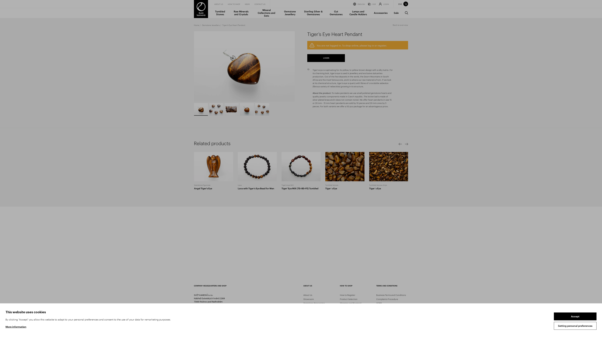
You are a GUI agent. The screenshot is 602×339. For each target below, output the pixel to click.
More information (15, 326)
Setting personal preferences (575, 325)
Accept (575, 316)
